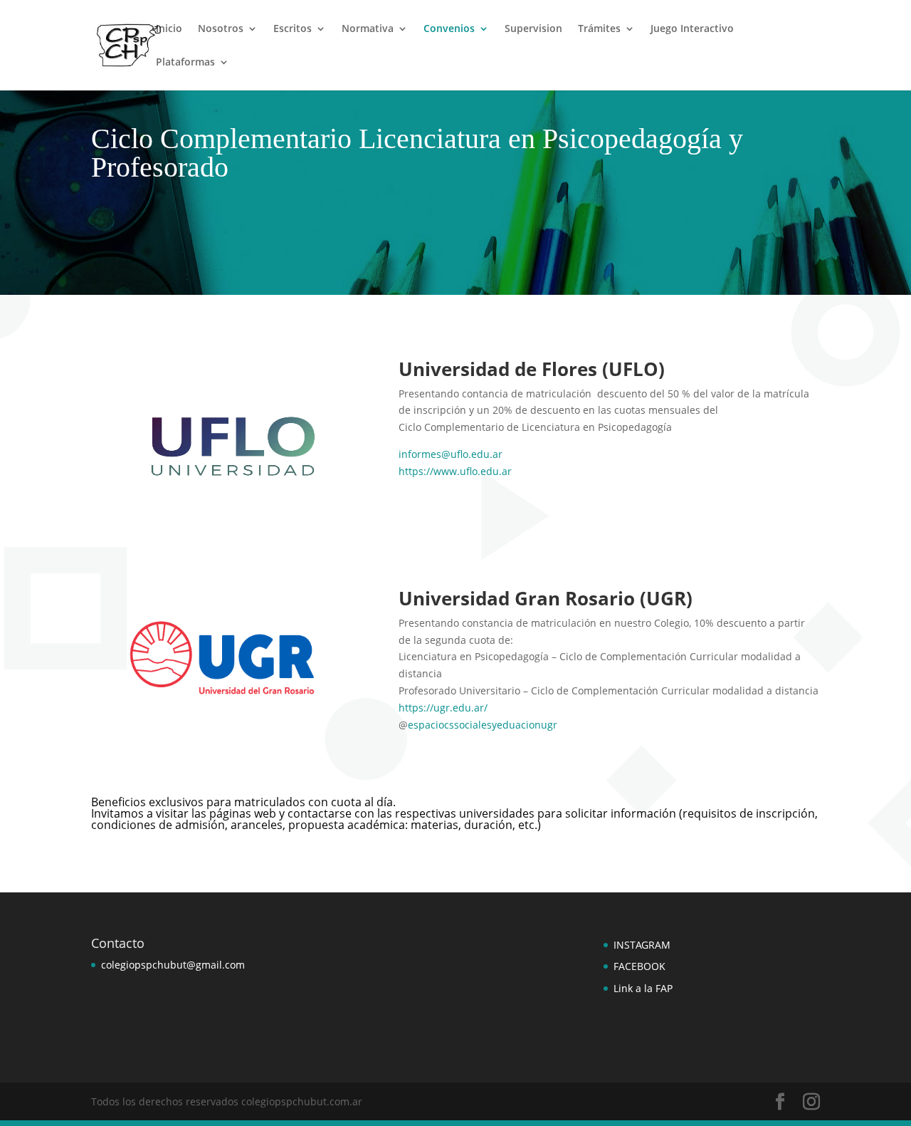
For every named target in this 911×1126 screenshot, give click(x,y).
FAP (663, 988)
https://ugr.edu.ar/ (443, 707)
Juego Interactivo (692, 29)
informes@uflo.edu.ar (450, 454)
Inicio (169, 29)
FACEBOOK (639, 966)
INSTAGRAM (642, 945)
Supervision (533, 29)
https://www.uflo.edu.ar (455, 471)
